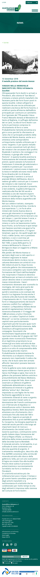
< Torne (5, 42)
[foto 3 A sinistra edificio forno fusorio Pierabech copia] (20, 62)
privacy (19, 561)
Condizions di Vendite (9, 533)
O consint (7, 563)
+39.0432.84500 (6, 510)
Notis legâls (5, 535)
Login (4, 2)
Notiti (25, 556)
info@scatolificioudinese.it (10, 512)
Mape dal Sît (6, 537)
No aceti (15, 563)
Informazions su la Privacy (10, 531)
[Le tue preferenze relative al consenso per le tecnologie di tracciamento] (36, 573)
